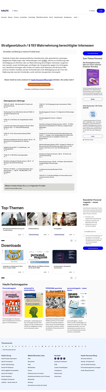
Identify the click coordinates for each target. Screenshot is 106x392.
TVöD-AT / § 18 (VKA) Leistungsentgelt (15, 155)
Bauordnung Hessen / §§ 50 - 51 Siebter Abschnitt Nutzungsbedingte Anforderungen (56, 162)
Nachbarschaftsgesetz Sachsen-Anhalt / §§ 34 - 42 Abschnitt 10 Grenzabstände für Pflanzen (19, 140)
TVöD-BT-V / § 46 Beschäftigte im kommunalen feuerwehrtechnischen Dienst (56, 176)
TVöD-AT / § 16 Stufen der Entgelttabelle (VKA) (18, 119)
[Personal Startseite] (5, 11)
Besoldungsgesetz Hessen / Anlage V (50, 118)
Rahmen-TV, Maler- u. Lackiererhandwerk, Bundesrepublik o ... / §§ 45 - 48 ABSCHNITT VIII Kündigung (18, 170)
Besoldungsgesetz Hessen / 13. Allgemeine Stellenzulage (56, 112)
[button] (101, 11)
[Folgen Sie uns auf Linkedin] (55, 359)
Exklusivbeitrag (34, 234)
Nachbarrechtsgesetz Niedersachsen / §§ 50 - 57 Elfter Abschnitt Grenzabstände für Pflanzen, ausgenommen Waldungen (56, 125)
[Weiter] (75, 240)
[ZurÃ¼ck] (71, 240)
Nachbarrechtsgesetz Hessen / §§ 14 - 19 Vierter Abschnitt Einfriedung (55, 154)
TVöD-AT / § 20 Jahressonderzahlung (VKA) (17, 133)
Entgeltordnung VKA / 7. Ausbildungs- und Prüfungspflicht (17, 148)
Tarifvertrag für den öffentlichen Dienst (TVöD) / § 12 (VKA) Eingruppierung (19, 112)
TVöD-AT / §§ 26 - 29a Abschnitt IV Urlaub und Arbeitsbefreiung (18, 105)
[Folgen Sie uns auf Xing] (58, 359)
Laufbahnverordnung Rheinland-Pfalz (50, 169)
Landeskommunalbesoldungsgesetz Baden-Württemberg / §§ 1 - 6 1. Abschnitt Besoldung (19, 126)
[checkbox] (84, 236)
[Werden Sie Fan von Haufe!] (64, 359)
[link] (4, 17)
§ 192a (44, 60)
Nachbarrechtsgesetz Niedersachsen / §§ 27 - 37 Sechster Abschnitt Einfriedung (19, 162)
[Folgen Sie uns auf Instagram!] (61, 359)
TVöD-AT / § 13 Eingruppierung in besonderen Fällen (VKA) (55, 105)
